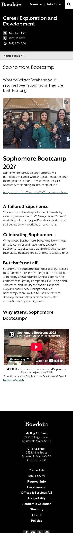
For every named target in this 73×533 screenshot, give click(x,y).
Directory (36, 509)
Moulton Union (18, 33)
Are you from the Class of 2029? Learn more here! (35, 192)
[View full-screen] (66, 102)
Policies (36, 520)
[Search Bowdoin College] (69, 4)
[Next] (66, 123)
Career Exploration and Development (30, 21)
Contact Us (37, 470)
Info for (52, 4)
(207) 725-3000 (36, 460)
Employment (36, 487)
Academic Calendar (36, 503)
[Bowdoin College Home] (11, 4)
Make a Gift (36, 475)
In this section (12, 55)
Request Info (36, 481)
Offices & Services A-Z (36, 492)
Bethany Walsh (13, 380)
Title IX (37, 515)
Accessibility (36, 498)
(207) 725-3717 (17, 38)
